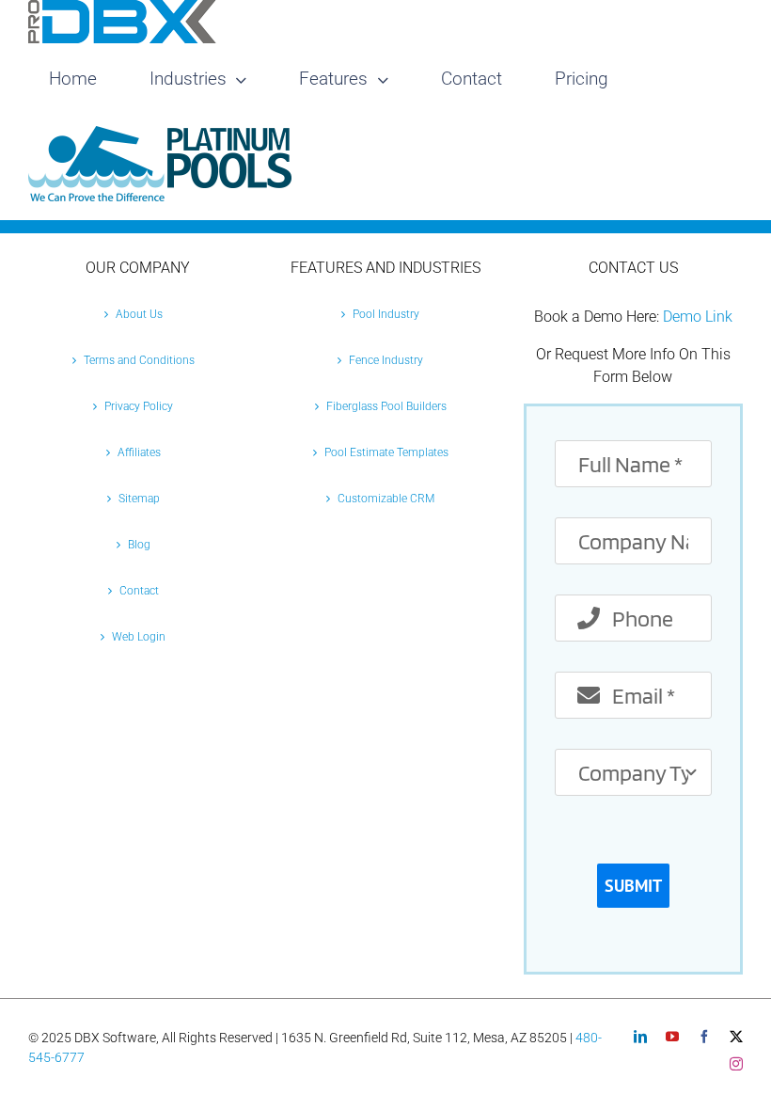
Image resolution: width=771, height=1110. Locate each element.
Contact (139, 590)
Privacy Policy (138, 406)
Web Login (138, 636)
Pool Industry (386, 314)
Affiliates (139, 452)
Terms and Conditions (139, 360)
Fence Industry (386, 360)
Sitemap (139, 498)
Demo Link (697, 316)
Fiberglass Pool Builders (386, 406)
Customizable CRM (386, 498)
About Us (139, 314)
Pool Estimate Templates (386, 452)
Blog (139, 544)
